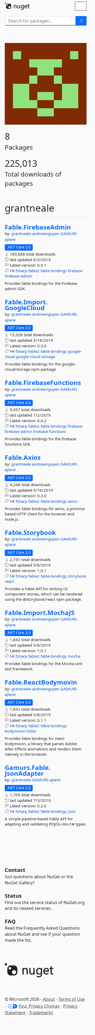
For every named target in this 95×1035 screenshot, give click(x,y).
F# (12, 270)
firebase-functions (49, 431)
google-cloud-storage (35, 356)
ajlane (10, 239)
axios (72, 501)
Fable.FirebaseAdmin (38, 227)
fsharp (21, 270)
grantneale (21, 233)
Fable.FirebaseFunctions (43, 382)
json (71, 811)
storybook (77, 576)
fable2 (34, 270)
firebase (75, 270)
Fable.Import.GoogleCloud (26, 304)
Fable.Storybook (30, 532)
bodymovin (15, 731)
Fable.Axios (23, 457)
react (9, 581)
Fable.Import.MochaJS (39, 613)
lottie (31, 731)
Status (13, 895)
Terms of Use (71, 999)
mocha (74, 656)
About (49, 999)
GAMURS (68, 233)
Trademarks (41, 1013)
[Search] (81, 21)
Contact (15, 869)
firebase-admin (18, 276)
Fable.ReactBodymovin (41, 682)
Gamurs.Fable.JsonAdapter (27, 770)
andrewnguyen (46, 233)
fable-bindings (54, 270)
